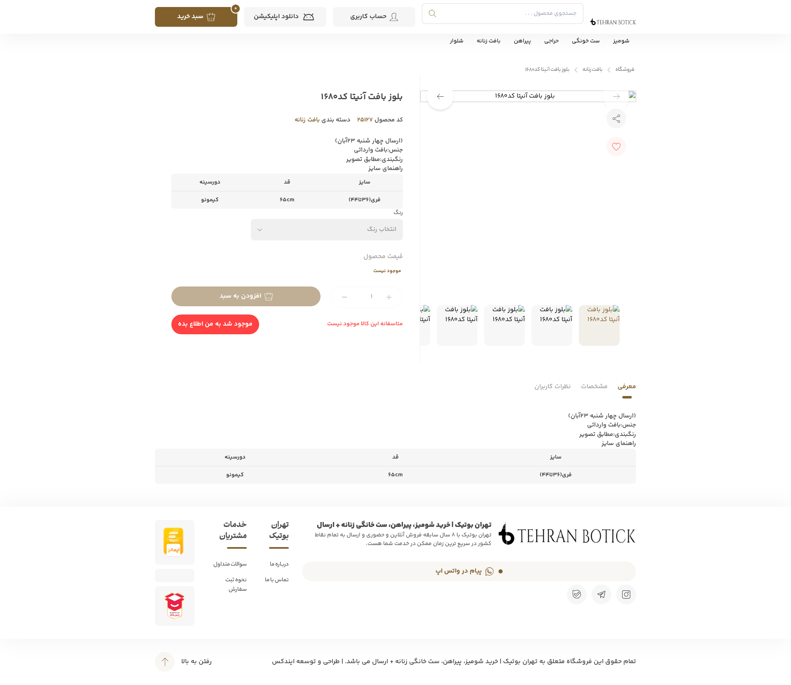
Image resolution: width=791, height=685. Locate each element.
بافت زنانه (489, 41)
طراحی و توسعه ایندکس (306, 662)
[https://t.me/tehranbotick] (601, 594)
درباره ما (279, 564)
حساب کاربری (368, 17)
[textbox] (381, 229)
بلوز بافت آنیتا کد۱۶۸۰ (547, 69)
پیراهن (522, 41)
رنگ (398, 213)
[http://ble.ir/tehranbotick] (577, 594)
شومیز (621, 41)
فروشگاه (624, 69)
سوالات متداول (230, 564)
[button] (440, 96)
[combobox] (327, 229)
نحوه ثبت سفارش (236, 584)
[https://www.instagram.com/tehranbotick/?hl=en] (626, 594)
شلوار (456, 41)
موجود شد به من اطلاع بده (215, 324)
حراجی (551, 41)
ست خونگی (586, 41)
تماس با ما (277, 580)
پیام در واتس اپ (458, 571)
